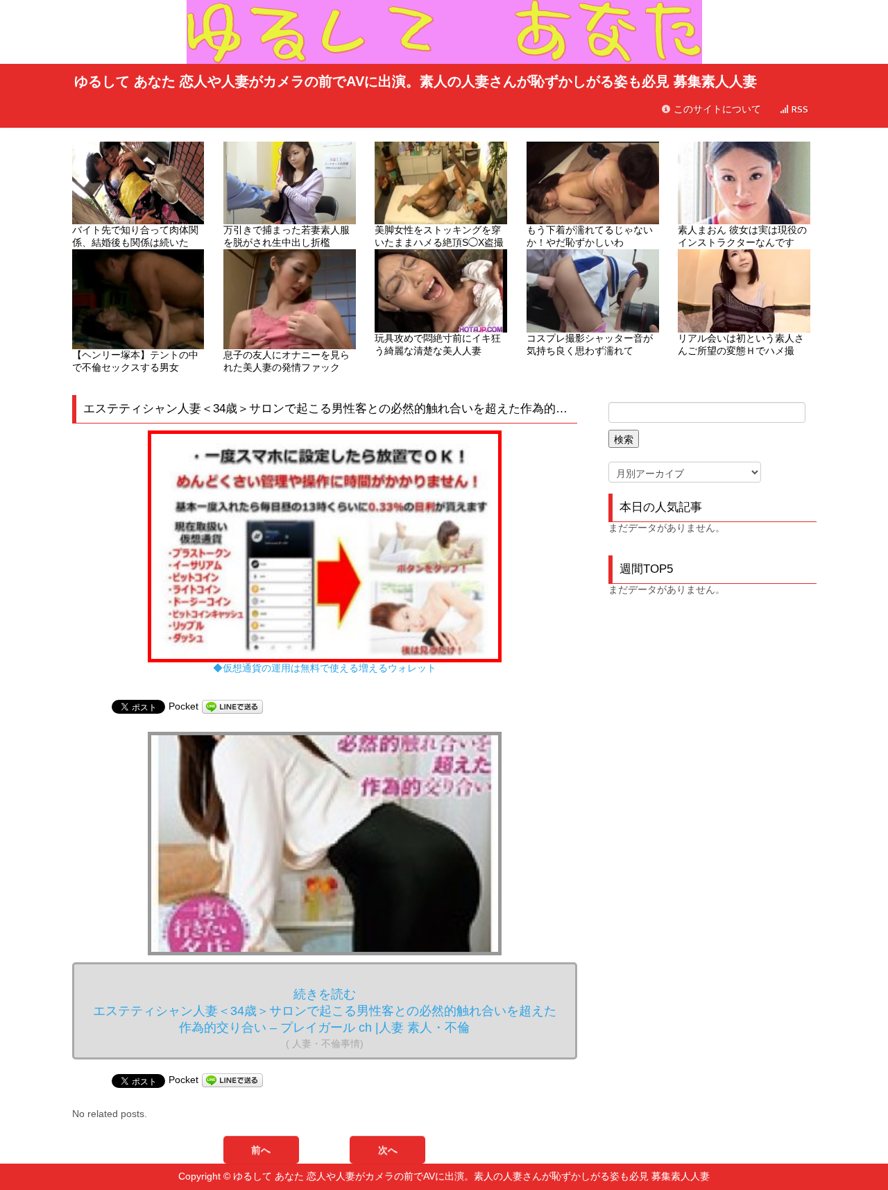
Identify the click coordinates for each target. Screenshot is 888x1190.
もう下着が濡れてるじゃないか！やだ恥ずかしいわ (590, 236)
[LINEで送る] (232, 706)
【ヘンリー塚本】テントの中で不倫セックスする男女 (135, 361)
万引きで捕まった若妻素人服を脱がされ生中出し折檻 (286, 236)
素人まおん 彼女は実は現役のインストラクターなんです (742, 236)
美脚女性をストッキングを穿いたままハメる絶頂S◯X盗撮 (439, 236)
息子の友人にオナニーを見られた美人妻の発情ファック (286, 361)
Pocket (183, 706)
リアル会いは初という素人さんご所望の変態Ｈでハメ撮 (741, 344)
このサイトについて (716, 109)
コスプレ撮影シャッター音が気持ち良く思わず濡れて (590, 344)
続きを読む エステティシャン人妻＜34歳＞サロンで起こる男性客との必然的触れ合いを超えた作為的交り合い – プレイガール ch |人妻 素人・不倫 (324, 1018)
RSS (798, 109)
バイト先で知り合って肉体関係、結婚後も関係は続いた (135, 236)
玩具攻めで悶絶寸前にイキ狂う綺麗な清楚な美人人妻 (438, 344)
